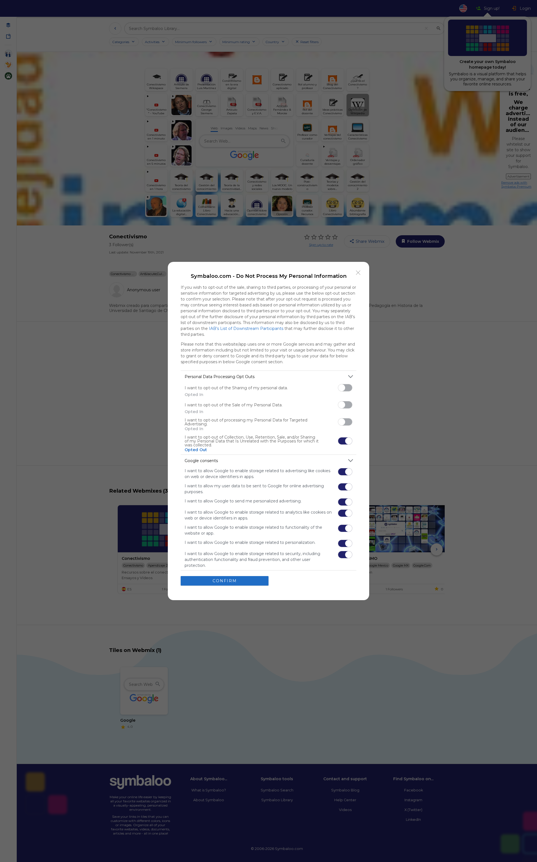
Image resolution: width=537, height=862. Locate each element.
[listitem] (268, 376)
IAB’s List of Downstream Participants (246, 328)
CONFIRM (225, 580)
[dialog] (268, 431)
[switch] (345, 388)
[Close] (358, 272)
